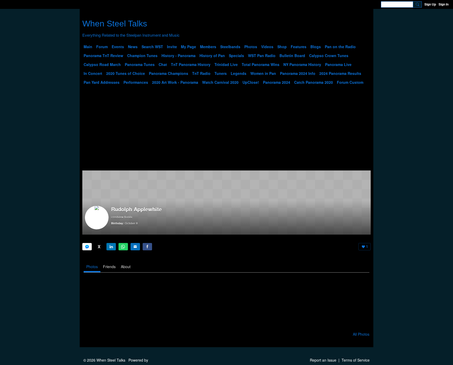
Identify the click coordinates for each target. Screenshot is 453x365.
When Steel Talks (114, 23)
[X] (99, 246)
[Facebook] (147, 246)
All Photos (361, 334)
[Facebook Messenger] (87, 246)
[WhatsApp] (123, 246)
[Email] (135, 246)
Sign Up (430, 4)
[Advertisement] (226, 131)
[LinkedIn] (111, 246)
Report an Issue (323, 360)
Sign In (444, 4)
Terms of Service (356, 360)
